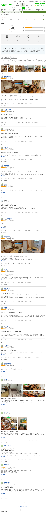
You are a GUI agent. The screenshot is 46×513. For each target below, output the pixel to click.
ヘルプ (15, 1)
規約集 (26, 509)
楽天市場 (36, 1)
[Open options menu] (44, 76)
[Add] (43, 15)
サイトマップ (25, 1)
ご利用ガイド (20, 1)
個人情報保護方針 (9, 509)
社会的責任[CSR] (16, 509)
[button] (4, 68)
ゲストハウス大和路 (5, 14)
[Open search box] (2, 57)
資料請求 (30, 509)
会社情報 (3, 509)
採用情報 (22, 509)
